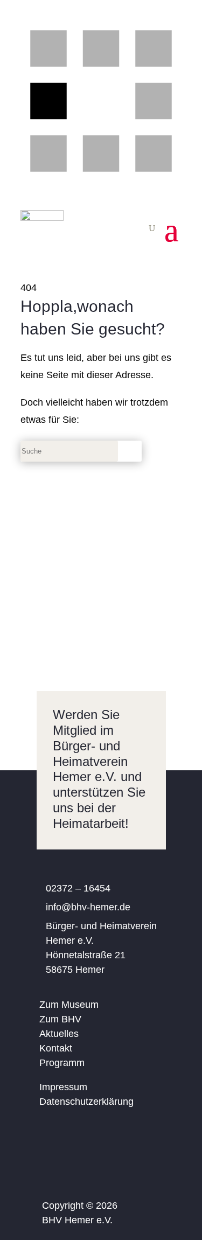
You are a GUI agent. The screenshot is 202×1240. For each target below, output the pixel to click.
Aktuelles (59, 1033)
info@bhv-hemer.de (88, 907)
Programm (62, 1062)
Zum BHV (60, 1019)
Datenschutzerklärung (86, 1101)
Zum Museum (69, 1004)
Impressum (63, 1087)
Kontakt (55, 1048)
